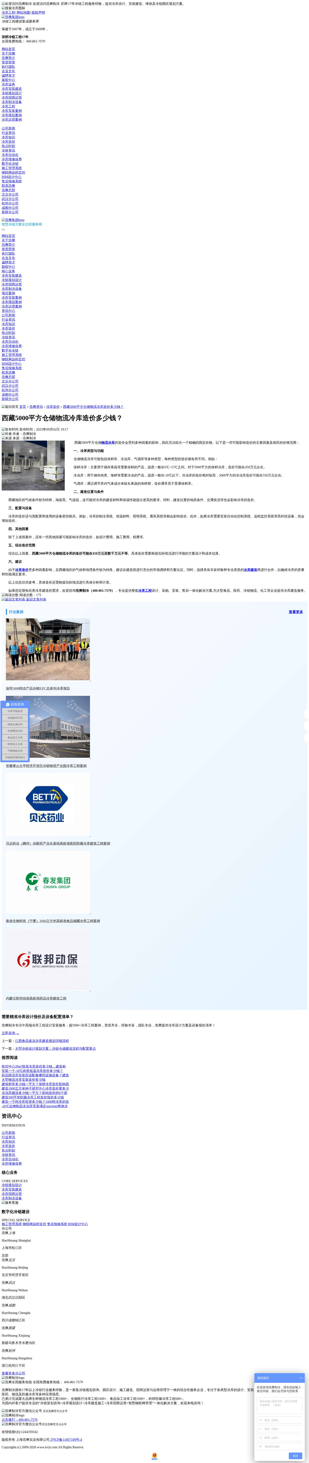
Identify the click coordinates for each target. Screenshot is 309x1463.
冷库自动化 (10, 155)
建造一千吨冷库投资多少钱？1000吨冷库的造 (35, 1101)
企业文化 (8, 71)
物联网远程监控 (13, 172)
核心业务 (8, 271)
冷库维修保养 (12, 159)
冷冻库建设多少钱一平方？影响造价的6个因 (34, 1093)
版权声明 (38, 12)
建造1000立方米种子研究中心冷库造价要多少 (35, 1088)
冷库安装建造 (12, 88)
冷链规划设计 (12, 93)
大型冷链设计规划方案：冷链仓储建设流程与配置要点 (55, 1048)
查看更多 (296, 612)
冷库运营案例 (12, 119)
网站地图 (23, 12)
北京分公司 (10, 194)
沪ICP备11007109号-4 (66, 1439)
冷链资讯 (8, 150)
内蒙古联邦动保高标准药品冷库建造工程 (36, 998)
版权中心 (8, 80)
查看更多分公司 (13, 1373)
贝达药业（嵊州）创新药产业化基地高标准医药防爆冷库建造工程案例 (58, 843)
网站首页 (8, 49)
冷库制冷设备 (12, 102)
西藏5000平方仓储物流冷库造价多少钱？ (93, 406)
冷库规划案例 (12, 115)
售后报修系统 (12, 181)
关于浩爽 (8, 53)
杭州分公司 (10, 203)
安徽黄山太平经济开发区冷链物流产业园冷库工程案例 (46, 766)
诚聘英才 (8, 75)
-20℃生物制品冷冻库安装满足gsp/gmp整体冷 (35, 1106)
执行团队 (8, 66)
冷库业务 (8, 84)
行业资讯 (8, 133)
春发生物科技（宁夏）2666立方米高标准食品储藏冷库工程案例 (53, 921)
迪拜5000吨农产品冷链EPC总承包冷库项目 (38, 688)
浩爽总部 (8, 190)
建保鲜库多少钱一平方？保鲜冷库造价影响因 (35, 1084)
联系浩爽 (8, 185)
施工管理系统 (12, 168)
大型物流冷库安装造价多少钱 (23, 1079)
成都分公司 (10, 207)
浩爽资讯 (36, 406)
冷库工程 (8, 12)
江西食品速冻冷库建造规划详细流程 (42, 1041)
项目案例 (8, 293)
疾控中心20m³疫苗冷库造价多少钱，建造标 (34, 1066)
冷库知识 (8, 137)
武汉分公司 (10, 199)
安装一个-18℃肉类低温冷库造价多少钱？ (32, 1071)
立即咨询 (10, 1033)
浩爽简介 (8, 58)
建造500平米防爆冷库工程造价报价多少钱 (33, 1097)
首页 (22, 406)
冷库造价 (8, 141)
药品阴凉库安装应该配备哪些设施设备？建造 (35, 1075)
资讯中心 (8, 124)
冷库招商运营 (12, 97)
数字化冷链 (10, 163)
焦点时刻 (8, 146)
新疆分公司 (10, 212)
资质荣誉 (8, 62)
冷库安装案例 (12, 111)
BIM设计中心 (11, 177)
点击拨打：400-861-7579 (19, 1419)
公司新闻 (8, 128)
